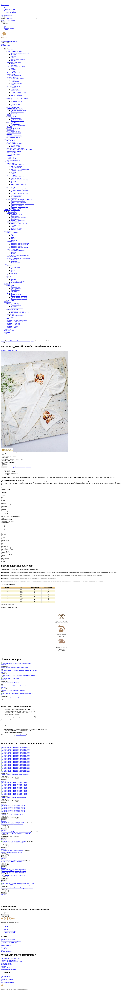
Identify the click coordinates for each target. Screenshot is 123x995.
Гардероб (8, 341)
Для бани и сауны (16, 288)
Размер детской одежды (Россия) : (10, 459)
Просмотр (3, 664)
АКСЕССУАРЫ (11, 158)
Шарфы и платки (15, 118)
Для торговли (14, 216)
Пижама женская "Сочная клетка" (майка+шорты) (15, 667)
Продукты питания (12, 309)
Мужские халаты (15, 145)
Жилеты (13, 103)
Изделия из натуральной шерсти (20, 255)
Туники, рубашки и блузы (18, 92)
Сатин (12, 235)
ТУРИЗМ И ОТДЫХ (13, 222)
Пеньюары (14, 60)
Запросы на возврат (9, 10)
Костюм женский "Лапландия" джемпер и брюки (15, 774)
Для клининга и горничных (19, 217)
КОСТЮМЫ (11, 74)
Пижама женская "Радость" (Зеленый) (11, 861)
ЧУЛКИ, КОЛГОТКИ (13, 128)
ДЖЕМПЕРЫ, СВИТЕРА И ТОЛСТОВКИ (19, 149)
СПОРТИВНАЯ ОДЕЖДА (15, 109)
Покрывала (10, 241)
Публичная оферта (6, 945)
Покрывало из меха (16, 246)
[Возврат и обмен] (61, 632)
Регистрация (8, 15)
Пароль (3, 18)
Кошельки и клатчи (16, 119)
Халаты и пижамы (16, 167)
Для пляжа (14, 291)
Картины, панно (15, 267)
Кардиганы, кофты (16, 104)
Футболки (13, 172)
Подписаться (4, 914)
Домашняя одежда (16, 90)
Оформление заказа (6, 964)
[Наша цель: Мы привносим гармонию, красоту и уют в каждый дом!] (4, 38)
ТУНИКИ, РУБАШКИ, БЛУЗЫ (16, 66)
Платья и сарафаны (16, 95)
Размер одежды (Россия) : (8, 777)
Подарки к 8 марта (12, 326)
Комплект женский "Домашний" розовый (13, 690)
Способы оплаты (21, 735)
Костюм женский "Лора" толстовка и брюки (13, 797)
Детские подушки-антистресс (19, 207)
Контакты (3, 947)
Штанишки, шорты (16, 195)
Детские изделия (15, 287)
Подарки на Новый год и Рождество (17, 320)
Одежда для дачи (15, 225)
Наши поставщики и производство (11, 941)
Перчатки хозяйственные (18, 220)
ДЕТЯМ (6, 161)
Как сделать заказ (6, 963)
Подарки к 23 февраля (13, 324)
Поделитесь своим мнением (9, 350)
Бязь (12, 234)
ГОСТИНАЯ (7, 264)
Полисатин (14, 240)
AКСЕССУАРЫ (11, 116)
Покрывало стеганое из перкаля (20, 243)
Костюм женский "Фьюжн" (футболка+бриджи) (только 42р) (18, 675)
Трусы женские (15, 124)
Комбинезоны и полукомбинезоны (21, 189)
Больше (14, 96)
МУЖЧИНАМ (8, 139)
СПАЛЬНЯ (7, 231)
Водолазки (14, 99)
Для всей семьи (15, 290)
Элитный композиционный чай (20, 312)
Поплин (13, 238)
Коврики (9, 275)
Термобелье (14, 113)
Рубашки (13, 69)
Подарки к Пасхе (12, 327)
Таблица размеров (9, 28)
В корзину (3, 467)
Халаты (13, 57)
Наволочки (14, 261)
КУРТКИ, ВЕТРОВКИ (14, 107)
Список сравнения (9, 9)
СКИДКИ (7, 332)
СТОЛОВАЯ (7, 302)
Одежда (9, 293)
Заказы (6, 7)
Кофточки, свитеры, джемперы (19, 193)
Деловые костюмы (16, 75)
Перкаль (13, 237)
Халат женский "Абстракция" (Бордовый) (13, 875)
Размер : (3, 845)
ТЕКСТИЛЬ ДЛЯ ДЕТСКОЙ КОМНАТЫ (19, 199)
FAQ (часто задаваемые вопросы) (10, 958)
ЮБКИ (9, 115)
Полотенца (10, 285)
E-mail (2, 16)
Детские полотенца (16, 205)
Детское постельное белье (18, 201)
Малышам (14, 341)
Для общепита (15, 219)
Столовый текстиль (13, 303)
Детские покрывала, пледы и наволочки (22, 204)
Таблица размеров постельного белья (11, 961)
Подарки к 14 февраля (13, 323)
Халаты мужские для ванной (19, 299)
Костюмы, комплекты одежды (19, 190)
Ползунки (13, 192)
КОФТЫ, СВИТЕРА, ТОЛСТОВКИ (17, 98)
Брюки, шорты (15, 89)
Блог (5, 26)
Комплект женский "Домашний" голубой (12, 842)
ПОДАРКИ (7, 318)
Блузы (12, 68)
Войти (2, 15)
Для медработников (16, 214)
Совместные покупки (7, 979)
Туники (13, 71)
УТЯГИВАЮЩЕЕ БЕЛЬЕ (14, 136)
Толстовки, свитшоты (17, 106)
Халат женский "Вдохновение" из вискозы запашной (16, 698)
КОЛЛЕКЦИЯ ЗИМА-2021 (12, 210)
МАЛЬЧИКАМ (11, 175)
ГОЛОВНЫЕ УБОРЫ (13, 131)
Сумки (13, 226)
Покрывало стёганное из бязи (19, 247)
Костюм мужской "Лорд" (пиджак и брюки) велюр (15, 833)
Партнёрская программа (7, 982)
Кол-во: (3, 463)
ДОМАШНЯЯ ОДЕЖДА (14, 51)
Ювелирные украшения (17, 121)
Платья (13, 63)
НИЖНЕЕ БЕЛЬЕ (12, 122)
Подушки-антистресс (13, 278)
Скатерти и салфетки (17, 308)
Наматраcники (11, 256)
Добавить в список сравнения (22, 467)
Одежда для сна (15, 146)
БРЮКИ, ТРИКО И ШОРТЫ (15, 148)
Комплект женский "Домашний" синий (12, 814)
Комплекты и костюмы (17, 164)
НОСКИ (9, 127)
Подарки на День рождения (15, 321)
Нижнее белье (15, 182)
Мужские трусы (15, 154)
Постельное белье (12, 232)
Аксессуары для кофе (17, 315)
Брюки (13, 80)
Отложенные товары (10, 12)
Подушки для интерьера (18, 281)
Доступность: (4, 462)
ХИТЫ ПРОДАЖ (9, 330)
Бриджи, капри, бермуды (18, 78)
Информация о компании (8, 939)
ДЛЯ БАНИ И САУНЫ (14, 133)
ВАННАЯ (7, 284)
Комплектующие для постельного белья (18, 258)
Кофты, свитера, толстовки (18, 93)
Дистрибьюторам (6, 976)
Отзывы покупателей (7, 951)
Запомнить (5, 23)
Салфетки (13, 270)
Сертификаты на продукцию (9, 942)
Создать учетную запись (8, 20)
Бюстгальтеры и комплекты (18, 125)
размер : (3, 827)
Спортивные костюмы (17, 112)
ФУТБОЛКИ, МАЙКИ (13, 72)
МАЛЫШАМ (11, 187)
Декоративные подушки (18, 250)
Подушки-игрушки (16, 282)
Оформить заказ (5, 45)
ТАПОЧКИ (10, 130)
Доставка (6, 29)
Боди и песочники (16, 196)
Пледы (9, 276)
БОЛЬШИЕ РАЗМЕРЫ (13, 86)
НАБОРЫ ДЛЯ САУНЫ (14, 151)
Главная (3, 341)
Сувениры (14, 273)
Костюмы (13, 87)
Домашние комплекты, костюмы (20, 53)
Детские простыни (16, 208)
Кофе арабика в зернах (17, 311)
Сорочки (13, 56)
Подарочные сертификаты (8, 969)
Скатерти (13, 271)
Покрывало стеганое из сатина (19, 244)
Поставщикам (5, 981)
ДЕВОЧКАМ (11, 163)
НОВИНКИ (7, 329)
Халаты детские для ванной (19, 296)
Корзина (3, 44)
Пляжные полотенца (17, 229)
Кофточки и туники (16, 170)
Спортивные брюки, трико (18, 110)
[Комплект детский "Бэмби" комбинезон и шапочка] (34, 451)
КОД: (2, 460)
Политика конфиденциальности (10, 944)
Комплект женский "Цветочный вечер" (12, 824)
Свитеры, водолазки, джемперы (20, 169)
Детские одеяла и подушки (18, 202)
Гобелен (9, 265)
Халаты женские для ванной (19, 297)
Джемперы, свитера (16, 101)
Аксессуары (10, 300)
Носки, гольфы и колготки (18, 184)
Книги (12, 317)
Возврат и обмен (5, 967)
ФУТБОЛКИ (11, 140)
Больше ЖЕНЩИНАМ (14, 137)
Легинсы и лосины (16, 83)
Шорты (13, 84)
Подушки (13, 252)
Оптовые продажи (6, 977)
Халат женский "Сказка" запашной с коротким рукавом (17, 888)
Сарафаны (14, 65)
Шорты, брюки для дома (18, 59)
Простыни (14, 259)
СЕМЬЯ (9, 134)
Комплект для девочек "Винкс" (10, 682)
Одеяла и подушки (12, 249)
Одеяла (13, 253)
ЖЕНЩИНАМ (8, 50)
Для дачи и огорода (16, 228)
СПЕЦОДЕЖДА (12, 213)
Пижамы (13, 54)
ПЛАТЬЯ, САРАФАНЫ (14, 62)
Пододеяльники (15, 262)
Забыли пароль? (9, 18)
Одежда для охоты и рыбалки (19, 223)
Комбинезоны (15, 81)
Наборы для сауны (16, 294)
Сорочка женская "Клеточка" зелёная (11, 852)
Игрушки (13, 279)
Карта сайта (4, 948)
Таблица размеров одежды (8, 960)
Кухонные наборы (16, 305)
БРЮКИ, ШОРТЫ (12, 77)
